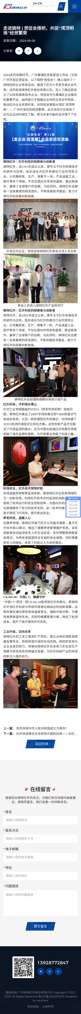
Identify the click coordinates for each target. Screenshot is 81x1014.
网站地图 (33, 1006)
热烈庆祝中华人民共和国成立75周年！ (42, 728)
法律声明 (48, 1006)
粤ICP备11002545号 (51, 996)
